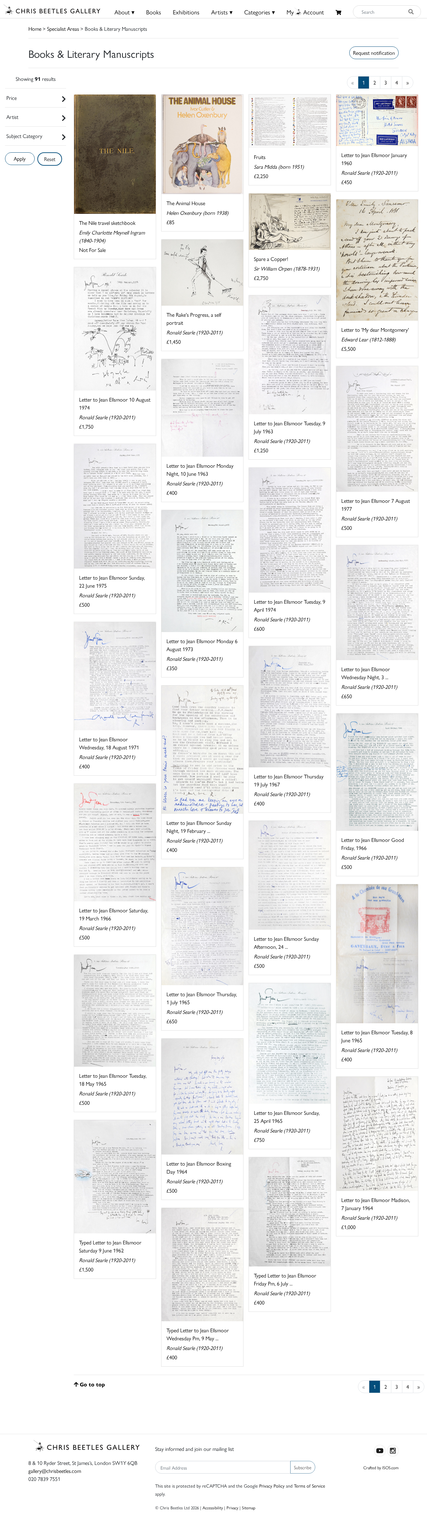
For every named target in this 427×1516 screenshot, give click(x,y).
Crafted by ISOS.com (381, 1467)
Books (153, 12)
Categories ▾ (259, 12)
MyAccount (305, 12)
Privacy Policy (272, 1485)
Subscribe (303, 1467)
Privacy (232, 1507)
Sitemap (249, 1507)
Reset (49, 159)
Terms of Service (309, 1485)
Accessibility (212, 1507)
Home (34, 28)
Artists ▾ (222, 12)
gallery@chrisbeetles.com (54, 1471)
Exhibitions (186, 12)
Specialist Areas (63, 28)
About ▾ (124, 12)
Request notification (374, 52)
